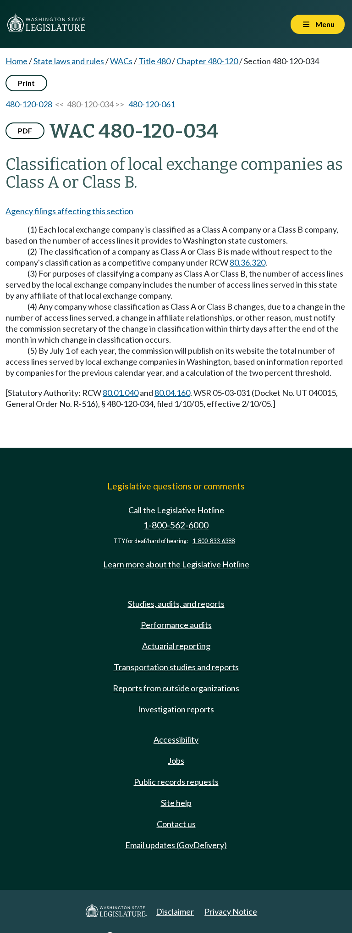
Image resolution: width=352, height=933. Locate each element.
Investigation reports (176, 709)
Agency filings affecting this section (69, 211)
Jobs (176, 760)
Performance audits (176, 625)
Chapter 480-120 (207, 61)
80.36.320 (247, 262)
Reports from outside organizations (176, 688)
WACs (121, 61)
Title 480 (154, 61)
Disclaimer (175, 911)
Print (26, 82)
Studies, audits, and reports (176, 604)
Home (17, 61)
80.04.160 (172, 393)
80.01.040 (120, 393)
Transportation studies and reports (176, 667)
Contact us (176, 824)
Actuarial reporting (176, 646)
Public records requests (176, 782)
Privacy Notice (230, 911)
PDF (25, 130)
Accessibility (176, 739)
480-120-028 (29, 104)
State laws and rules (68, 61)
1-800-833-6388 (213, 541)
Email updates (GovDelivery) (176, 845)
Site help (176, 803)
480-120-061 (151, 104)
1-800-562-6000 (176, 525)
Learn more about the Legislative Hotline (176, 564)
